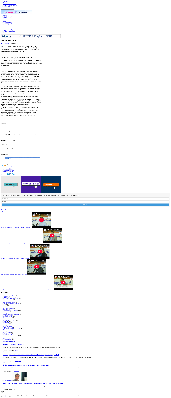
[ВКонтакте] (1, 165)
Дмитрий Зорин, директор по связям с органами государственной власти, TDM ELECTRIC (21, 243)
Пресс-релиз (6, 325)
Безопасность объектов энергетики (11, 298)
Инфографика (6, 311)
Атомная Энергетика (8, 17)
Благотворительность (8, 299)
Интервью (5, 309)
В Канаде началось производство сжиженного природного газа (26, 365)
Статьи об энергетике (8, 30)
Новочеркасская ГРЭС (8, 169)
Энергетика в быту (7, 334)
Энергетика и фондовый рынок (10, 29)
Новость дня (6, 322)
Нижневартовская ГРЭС (8, 170)
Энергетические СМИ (8, 337)
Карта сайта (2, 393)
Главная (5, 15)
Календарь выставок (8, 313)
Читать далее (18, 350)
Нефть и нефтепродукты (8, 320)
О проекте (5, 1)
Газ (4, 20)
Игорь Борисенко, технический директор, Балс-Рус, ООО (14, 274)
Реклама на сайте (7, 2)
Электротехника (7, 332)
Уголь (4, 21)
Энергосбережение (7, 23)
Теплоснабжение (7, 329)
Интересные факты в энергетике (10, 310)
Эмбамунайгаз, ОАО (8, 171)
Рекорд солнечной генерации (13, 344)
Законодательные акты (8, 308)
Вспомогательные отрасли (9, 302)
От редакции (6, 323)
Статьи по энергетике (8, 327)
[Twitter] (3, 165)
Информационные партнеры (9, 4)
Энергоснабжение (7, 24)
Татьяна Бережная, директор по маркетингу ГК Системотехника (15, 258)
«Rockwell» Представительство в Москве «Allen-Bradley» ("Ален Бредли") (20, 167)
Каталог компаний (5, 43)
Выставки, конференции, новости (11, 303)
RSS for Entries (6, 6)
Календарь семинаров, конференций (11, 314)
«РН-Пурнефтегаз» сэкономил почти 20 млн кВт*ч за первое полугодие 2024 (31, 355)
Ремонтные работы (7, 326)
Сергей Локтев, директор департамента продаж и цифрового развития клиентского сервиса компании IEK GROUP (27, 289)
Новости (5, 321)
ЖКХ (4, 32)
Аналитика (5, 296)
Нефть (4, 18)
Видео (4, 301)
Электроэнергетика (7, 16)
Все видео (3, 209)
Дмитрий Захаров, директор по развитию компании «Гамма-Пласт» (16, 227)
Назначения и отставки (8, 27)
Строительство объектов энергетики (11, 328)
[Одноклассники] (4, 165)
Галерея (5, 305)
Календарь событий (7, 315)
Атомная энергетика (7, 297)
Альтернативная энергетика (9, 31)
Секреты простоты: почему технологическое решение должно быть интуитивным (33, 383)
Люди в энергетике (7, 22)
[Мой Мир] (5, 165)
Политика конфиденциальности (10, 5)
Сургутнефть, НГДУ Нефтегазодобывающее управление (16, 166)
